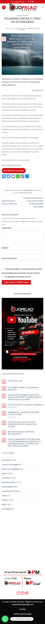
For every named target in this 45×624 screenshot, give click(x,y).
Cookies (22, 609)
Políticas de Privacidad (22, 614)
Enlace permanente (26, 193)
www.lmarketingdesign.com (22, 604)
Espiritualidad (22, 15)
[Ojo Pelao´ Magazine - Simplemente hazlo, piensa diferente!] (24, 7)
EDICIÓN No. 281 (15, 381)
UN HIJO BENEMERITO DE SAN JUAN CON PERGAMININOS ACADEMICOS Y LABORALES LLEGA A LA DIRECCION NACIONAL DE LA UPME (24, 442)
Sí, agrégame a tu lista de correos (18, 277)
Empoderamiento (8, 482)
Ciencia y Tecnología (10, 464)
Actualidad (6, 460)
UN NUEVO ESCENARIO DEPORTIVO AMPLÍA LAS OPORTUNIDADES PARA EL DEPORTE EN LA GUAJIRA (25, 397)
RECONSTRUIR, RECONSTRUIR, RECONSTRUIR (21, 433)
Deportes (5, 473)
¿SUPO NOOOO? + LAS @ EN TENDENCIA (25, 405)
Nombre (5, 248)
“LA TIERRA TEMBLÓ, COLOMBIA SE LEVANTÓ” (23, 388)
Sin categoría (7, 509)
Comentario (7, 228)
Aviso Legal (22, 619)
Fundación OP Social (10, 491)
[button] (5, 618)
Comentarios (12, 407)
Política (5, 500)
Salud (4, 504)
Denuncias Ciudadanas (11, 469)
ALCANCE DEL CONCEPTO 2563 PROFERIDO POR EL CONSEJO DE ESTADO (22, 424)
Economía (6, 478)
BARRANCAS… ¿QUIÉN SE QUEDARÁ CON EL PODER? (23, 413)
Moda (4, 495)
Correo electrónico (10, 258)
